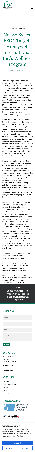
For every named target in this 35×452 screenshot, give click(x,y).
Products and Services (10, 384)
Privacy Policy (7, 394)
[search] (28, 8)
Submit (6, 344)
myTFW (5, 387)
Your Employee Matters (18, 28)
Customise (9, 448)
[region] (17, 437)
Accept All (17, 443)
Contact (5, 390)
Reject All (25, 448)
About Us (6, 381)
